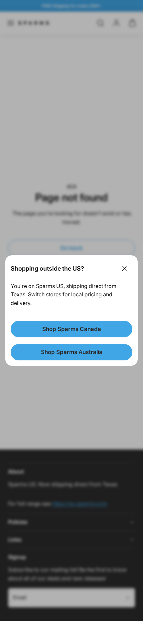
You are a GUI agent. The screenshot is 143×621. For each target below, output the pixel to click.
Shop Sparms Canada (71, 329)
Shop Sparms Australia (71, 352)
